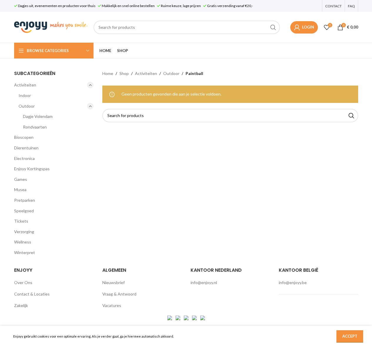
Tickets (21, 220)
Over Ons (23, 282)
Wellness (22, 241)
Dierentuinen (26, 147)
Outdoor (27, 106)
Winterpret (24, 252)
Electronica (24, 158)
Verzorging (24, 231)
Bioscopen (24, 137)
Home (107, 73)
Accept (349, 336)
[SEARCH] (273, 27)
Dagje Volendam (38, 116)
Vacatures (111, 305)
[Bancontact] (178, 317)
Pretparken (24, 200)
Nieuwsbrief (113, 282)
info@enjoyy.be (293, 282)
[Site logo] (51, 26)
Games (20, 179)
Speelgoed (24, 210)
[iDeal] (170, 317)
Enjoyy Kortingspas (32, 168)
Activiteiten (25, 84)
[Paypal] (186, 317)
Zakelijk (21, 305)
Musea (20, 189)
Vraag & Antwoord (119, 293)
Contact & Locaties (32, 293)
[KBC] (195, 317)
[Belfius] (202, 317)
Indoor (25, 95)
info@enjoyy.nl (204, 282)
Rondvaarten (35, 126)
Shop (124, 73)
